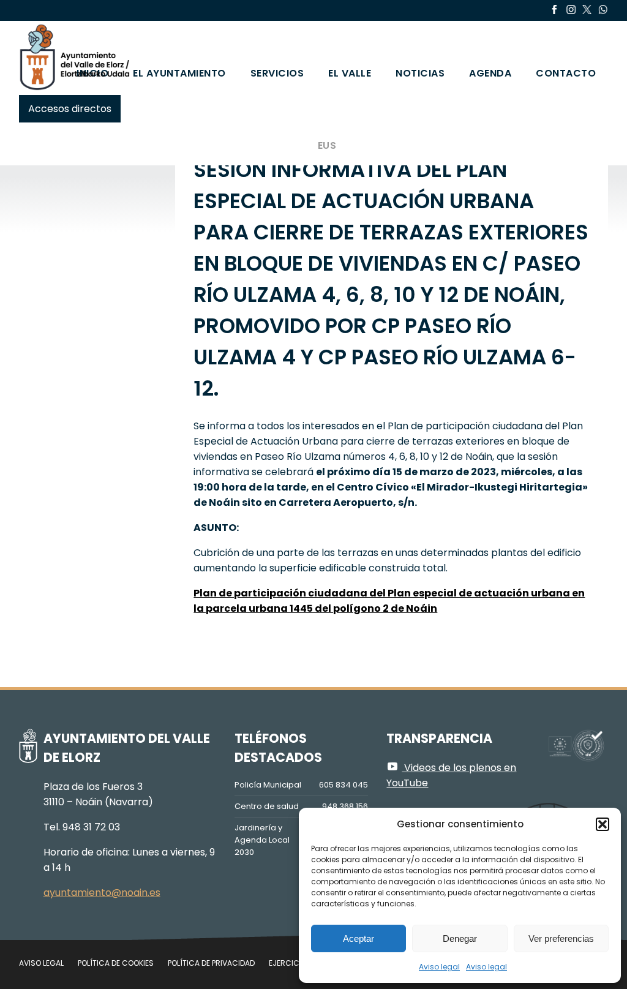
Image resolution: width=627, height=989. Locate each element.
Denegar (460, 938)
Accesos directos (69, 109)
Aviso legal (439, 966)
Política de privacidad (211, 963)
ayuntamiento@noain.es (101, 893)
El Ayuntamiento (179, 73)
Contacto (566, 73)
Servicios (277, 73)
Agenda (490, 73)
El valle (349, 73)
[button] (602, 824)
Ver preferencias (561, 938)
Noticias (420, 73)
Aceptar (358, 938)
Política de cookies (116, 963)
